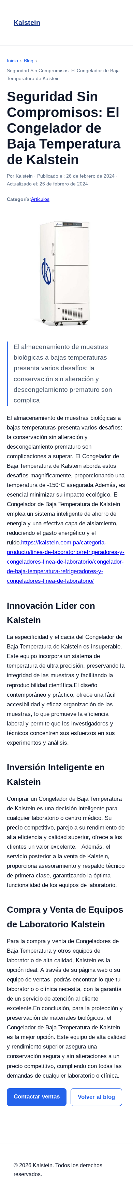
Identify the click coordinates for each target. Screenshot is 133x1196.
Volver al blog (96, 1097)
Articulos (40, 199)
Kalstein (27, 22)
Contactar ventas (37, 1096)
